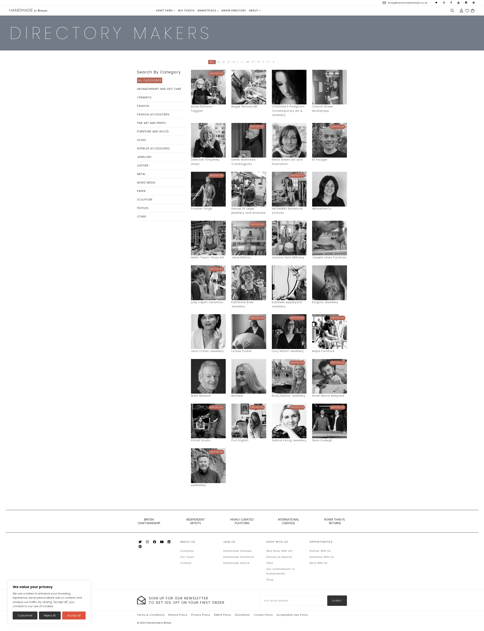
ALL (212, 62)
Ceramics (144, 97)
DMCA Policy (222, 615)
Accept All (74, 615)
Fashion (143, 106)
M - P (250, 62)
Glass (141, 140)
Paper (141, 191)
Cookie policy (263, 615)
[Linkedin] (169, 542)
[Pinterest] (140, 547)
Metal (141, 174)
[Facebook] (154, 542)
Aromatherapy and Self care (159, 89)
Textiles (143, 208)
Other (141, 216)
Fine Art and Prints (151, 123)
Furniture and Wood (153, 131)
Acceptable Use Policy (292, 615)
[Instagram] (147, 542)
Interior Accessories (153, 148)
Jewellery (144, 157)
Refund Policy (177, 615)
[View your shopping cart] (473, 11)
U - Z (271, 62)
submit (337, 600)
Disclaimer (242, 615)
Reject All (50, 615)
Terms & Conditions (151, 615)
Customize (25, 615)
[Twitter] (140, 542)
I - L (241, 62)
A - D (221, 62)
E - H (231, 62)
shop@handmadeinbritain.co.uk (407, 3)
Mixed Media (146, 182)
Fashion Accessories (153, 114)
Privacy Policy (200, 615)
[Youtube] (162, 542)
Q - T (260, 62)
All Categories (149, 80)
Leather (142, 165)
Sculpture (145, 199)
